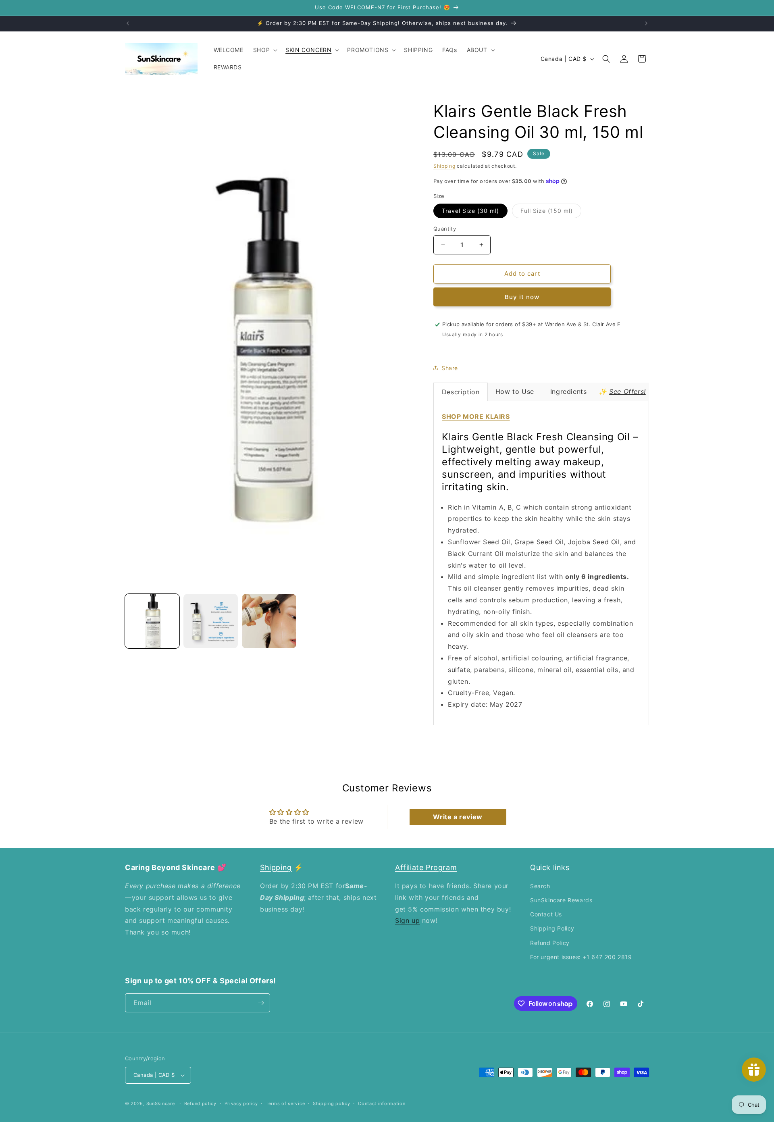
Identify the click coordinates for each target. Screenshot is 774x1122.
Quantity (444, 228)
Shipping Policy (552, 928)
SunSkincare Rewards (561, 900)
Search (540, 886)
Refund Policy (550, 942)
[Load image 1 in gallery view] (152, 621)
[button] (264, 50)
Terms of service (285, 1103)
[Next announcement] (646, 23)
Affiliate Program (426, 867)
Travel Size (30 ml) (470, 210)
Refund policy (200, 1103)
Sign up (407, 920)
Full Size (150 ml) (550, 212)
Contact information (381, 1103)
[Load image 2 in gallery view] (210, 621)
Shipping (444, 166)
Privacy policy (241, 1103)
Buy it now (522, 297)
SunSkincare (160, 1103)
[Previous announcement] (128, 23)
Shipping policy (331, 1103)
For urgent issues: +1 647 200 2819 (581, 956)
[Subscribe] (261, 1002)
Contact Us (546, 914)
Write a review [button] (457, 817)
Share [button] (449, 367)
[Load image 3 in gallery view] (269, 621)
